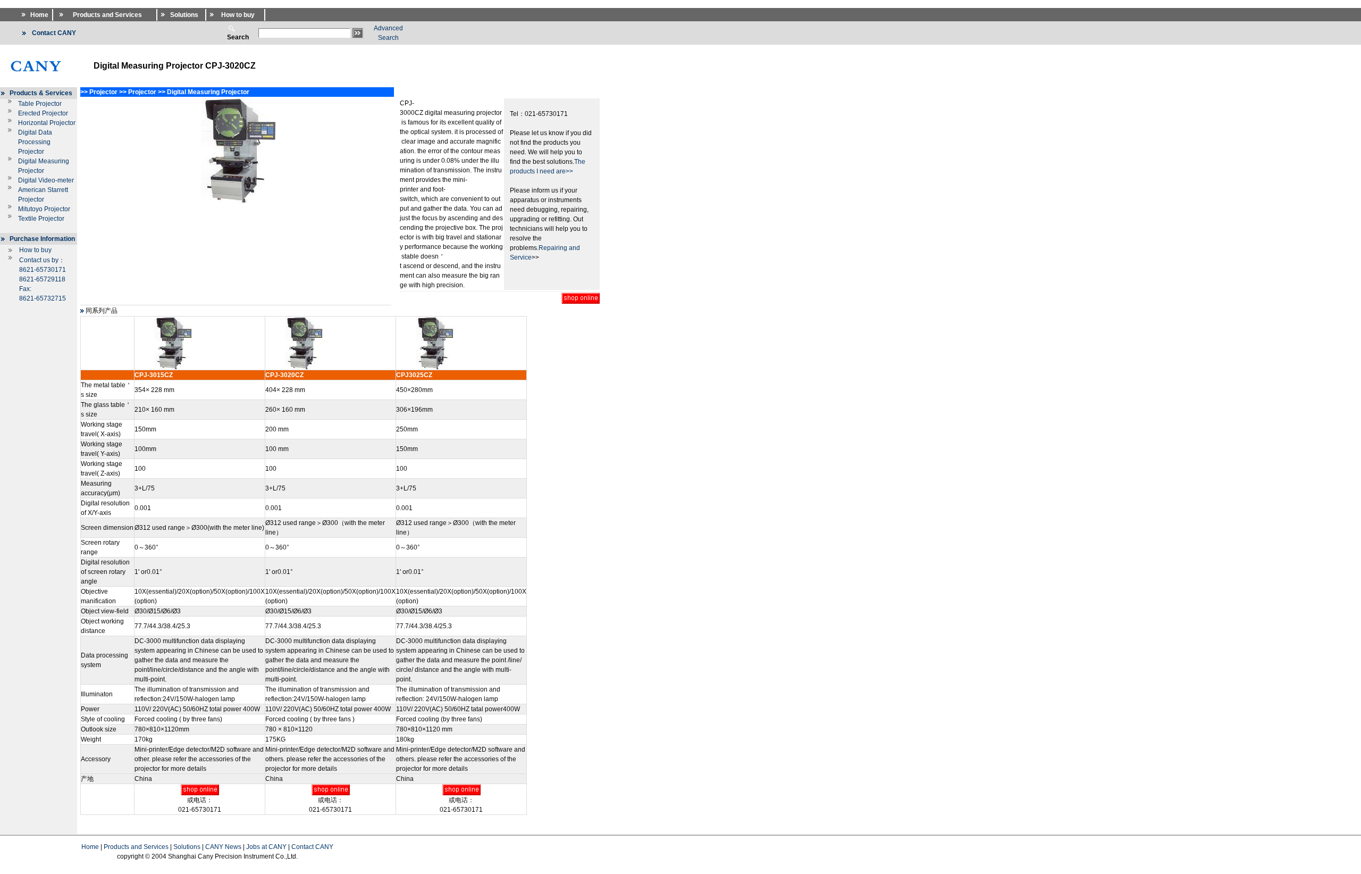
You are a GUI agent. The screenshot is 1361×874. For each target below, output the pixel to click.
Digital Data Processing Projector (35, 142)
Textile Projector (41, 218)
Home (90, 847)
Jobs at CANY (266, 847)
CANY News (223, 847)
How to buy (35, 250)
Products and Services (136, 847)
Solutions (186, 847)
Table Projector (40, 103)
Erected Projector (43, 113)
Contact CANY (312, 847)
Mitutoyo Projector (44, 209)
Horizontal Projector (46, 123)
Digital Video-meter (46, 180)
